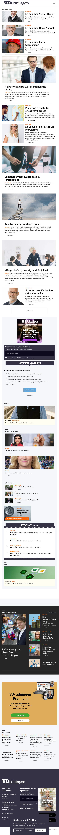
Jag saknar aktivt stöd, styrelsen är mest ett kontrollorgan (25, 374)
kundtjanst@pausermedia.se (9, 806)
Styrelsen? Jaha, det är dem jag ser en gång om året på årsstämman (28, 382)
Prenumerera (20, 715)
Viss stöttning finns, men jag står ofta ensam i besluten (24, 379)
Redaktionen (5, 817)
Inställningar (19, 830)
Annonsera (4, 819)
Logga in (20, 720)
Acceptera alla (40, 830)
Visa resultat (30, 395)
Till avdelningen (52, 612)
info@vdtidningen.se (8, 809)
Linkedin (21, 811)
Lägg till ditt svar (10, 384)
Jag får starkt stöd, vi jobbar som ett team (20, 376)
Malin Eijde (5, 798)
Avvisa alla (29, 830)
